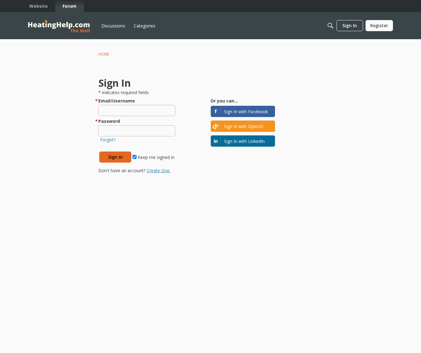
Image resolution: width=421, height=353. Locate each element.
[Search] (330, 25)
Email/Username (116, 101)
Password (109, 121)
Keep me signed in (155, 157)
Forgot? (108, 140)
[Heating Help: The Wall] (59, 25)
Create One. (158, 170)
